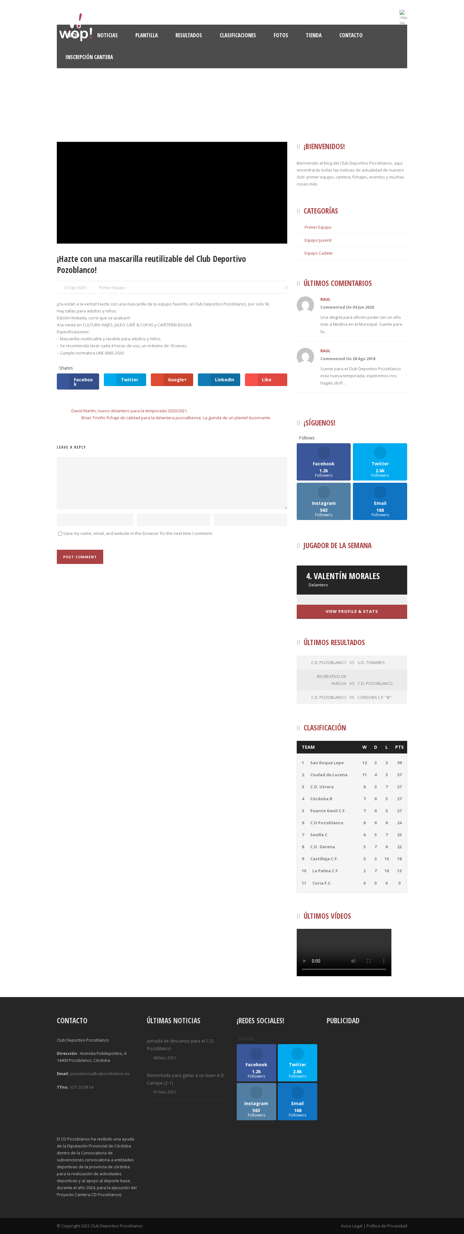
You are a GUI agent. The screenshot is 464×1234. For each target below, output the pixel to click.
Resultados (188, 35)
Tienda (314, 35)
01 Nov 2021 (164, 1092)
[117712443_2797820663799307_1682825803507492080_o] (172, 192)
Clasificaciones (238, 35)
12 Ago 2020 (74, 287)
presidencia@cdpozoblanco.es (99, 1073)
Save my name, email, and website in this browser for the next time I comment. (138, 533)
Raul (325, 299)
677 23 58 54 (82, 1087)
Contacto (351, 35)
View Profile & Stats (352, 611)
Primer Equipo (112, 287)
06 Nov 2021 (164, 1058)
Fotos (281, 35)
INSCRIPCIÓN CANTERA (89, 57)
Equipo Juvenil (318, 240)
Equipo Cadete (319, 253)
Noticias (107, 35)
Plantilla (146, 35)
